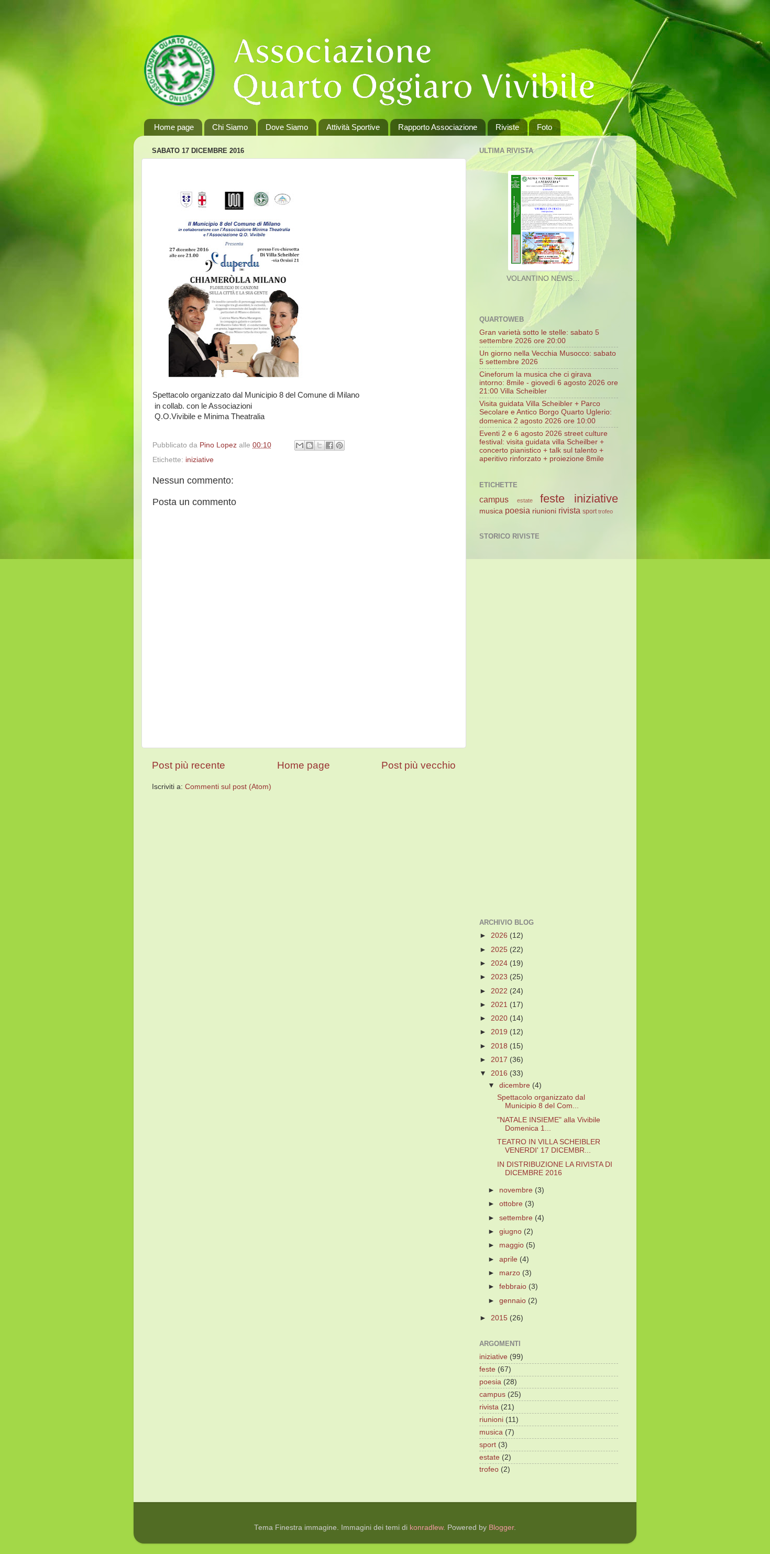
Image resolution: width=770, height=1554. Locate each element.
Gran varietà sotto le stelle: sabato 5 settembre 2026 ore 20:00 (539, 337)
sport (589, 511)
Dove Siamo (287, 127)
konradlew (426, 1527)
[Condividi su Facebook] (329, 445)
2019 (500, 1032)
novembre (517, 1190)
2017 (500, 1060)
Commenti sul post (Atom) (228, 787)
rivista (569, 510)
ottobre (512, 1204)
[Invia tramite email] (299, 445)
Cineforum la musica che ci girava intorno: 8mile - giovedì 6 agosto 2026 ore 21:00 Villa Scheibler (548, 382)
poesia (517, 510)
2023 (500, 977)
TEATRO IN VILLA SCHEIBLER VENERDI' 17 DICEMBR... (548, 1146)
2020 (500, 1018)
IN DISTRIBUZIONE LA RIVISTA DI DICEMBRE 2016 (554, 1169)
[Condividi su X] (319, 445)
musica (491, 511)
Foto (544, 127)
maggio (512, 1245)
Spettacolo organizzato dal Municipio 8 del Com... (541, 1101)
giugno (511, 1231)
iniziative (199, 460)
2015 (500, 1318)
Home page (174, 127)
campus (494, 499)
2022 (500, 991)
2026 (500, 935)
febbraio (514, 1286)
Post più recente (188, 765)
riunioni (544, 511)
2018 (500, 1046)
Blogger (501, 1527)
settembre (517, 1218)
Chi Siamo (230, 127)
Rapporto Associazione (437, 127)
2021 (500, 1005)
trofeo (605, 511)
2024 (500, 963)
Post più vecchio (418, 765)
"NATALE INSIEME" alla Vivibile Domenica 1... (548, 1124)
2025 (500, 950)
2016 (500, 1073)
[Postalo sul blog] (309, 445)
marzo (510, 1273)
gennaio (513, 1301)
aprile (509, 1259)
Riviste (507, 127)
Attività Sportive (353, 127)
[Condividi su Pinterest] (339, 445)
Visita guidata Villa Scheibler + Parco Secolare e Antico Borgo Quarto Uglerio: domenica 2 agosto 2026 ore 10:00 (545, 412)
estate (525, 500)
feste (552, 498)
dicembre (515, 1085)
